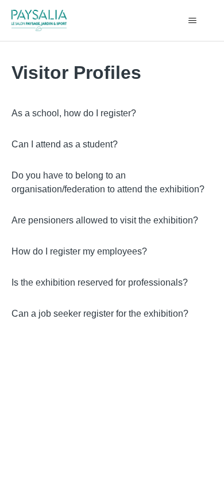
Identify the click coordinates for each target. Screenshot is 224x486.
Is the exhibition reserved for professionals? (99, 282)
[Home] (39, 20)
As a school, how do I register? (73, 113)
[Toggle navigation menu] (192, 21)
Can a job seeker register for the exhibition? (99, 313)
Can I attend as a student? (64, 144)
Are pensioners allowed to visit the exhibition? (104, 220)
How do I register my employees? (79, 251)
